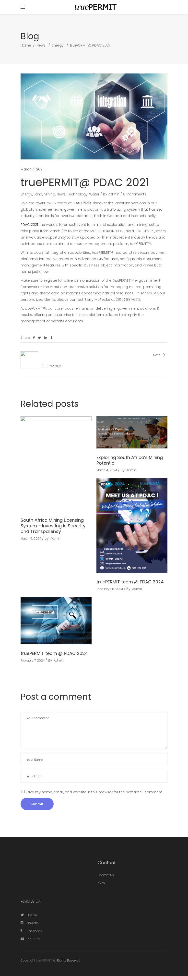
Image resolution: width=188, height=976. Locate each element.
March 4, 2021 (32, 169)
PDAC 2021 (81, 203)
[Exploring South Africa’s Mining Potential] (131, 432)
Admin (113, 194)
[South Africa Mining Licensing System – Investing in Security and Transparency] (56, 463)
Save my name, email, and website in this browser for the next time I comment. (94, 792)
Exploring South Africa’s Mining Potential (129, 460)
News (41, 45)
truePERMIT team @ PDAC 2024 (130, 582)
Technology (77, 194)
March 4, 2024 (106, 470)
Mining (49, 194)
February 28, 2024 (109, 589)
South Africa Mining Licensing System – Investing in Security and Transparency (53, 526)
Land (38, 194)
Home (26, 45)
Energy (58, 45)
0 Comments (134, 194)
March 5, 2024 (31, 538)
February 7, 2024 (33, 660)
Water (94, 194)
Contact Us (106, 875)
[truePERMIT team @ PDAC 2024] (131, 525)
